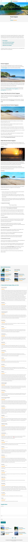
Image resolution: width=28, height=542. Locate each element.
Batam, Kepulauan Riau (8, 528)
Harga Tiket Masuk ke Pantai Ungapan (8, 42)
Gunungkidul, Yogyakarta (22, 533)
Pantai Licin (7, 269)
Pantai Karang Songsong (9, 532)
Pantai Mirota (21, 527)
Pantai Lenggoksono (15, 88)
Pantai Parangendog (22, 532)
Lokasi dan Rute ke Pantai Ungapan (8, 43)
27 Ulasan (11, 20)
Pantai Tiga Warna (9, 88)
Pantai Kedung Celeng (22, 278)
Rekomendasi (2, 525)
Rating (2, 519)
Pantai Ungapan (5, 40)
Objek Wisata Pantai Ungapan (7, 45)
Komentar (2, 506)
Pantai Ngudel (7, 278)
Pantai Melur (7, 527)
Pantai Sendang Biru (8, 274)
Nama (1, 515)
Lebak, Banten (7, 533)
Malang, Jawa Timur (8, 270)
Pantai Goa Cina (21, 274)
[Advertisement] (13, 29)
